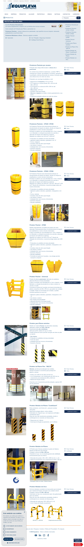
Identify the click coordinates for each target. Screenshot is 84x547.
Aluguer (31, 14)
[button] (14, 543)
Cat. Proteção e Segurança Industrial (40, 38)
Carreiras (76, 14)
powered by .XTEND (42, 538)
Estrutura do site (28, 529)
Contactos (66, 14)
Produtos (10, 1)
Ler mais (10, 522)
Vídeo (67, 69)
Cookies (42, 529)
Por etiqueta (61, 529)
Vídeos (49, 14)
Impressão (10, 38)
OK (78, 17)
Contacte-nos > (72, 73)
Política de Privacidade (51, 529)
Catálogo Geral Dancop (37, 40)
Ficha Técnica (70, 67)
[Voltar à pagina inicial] (21, 6)
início (6, 14)
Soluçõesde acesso (78, 544)
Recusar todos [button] (19, 539)
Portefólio (41, 14)
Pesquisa (36, 529)
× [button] (24, 512)
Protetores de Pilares (35, 1)
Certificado (69, 451)
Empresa (13, 14)
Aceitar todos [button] (8, 539)
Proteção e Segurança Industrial (21, 1)
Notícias (57, 14)
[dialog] (14, 527)
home (4, 1)
